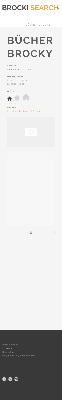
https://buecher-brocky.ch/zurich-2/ (25, 111)
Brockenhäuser (35, 21)
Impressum (7, 348)
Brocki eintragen (10, 345)
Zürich (16, 24)
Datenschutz (8, 352)
